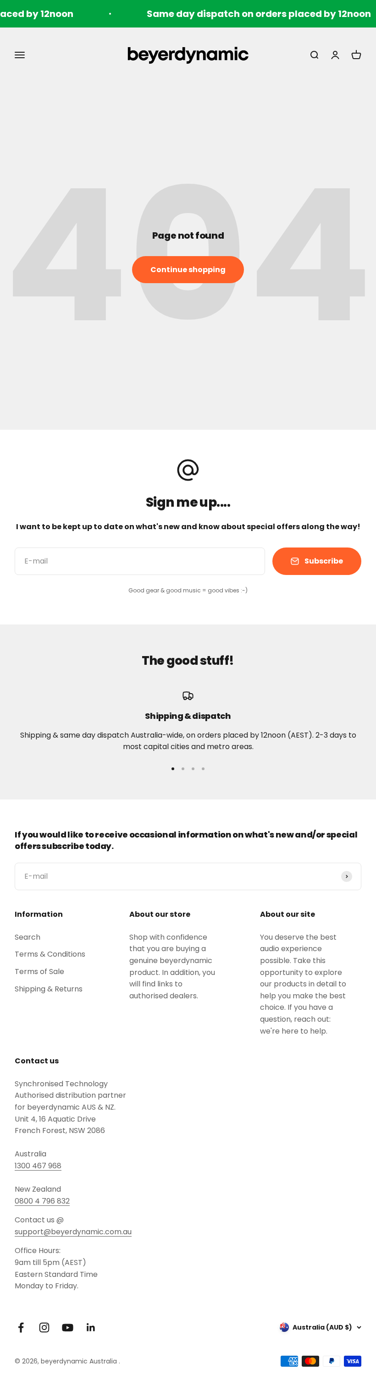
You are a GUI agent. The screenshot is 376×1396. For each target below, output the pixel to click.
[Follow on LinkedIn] (91, 1327)
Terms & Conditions (50, 954)
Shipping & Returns (49, 989)
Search (27, 937)
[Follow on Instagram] (44, 1327)
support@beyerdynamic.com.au (73, 1231)
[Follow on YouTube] (67, 1327)
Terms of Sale (39, 971)
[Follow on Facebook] (21, 1327)
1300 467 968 (38, 1166)
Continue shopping (188, 269)
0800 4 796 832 (42, 1201)
